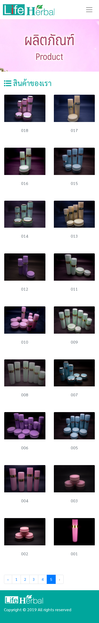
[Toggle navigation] (89, 10)
